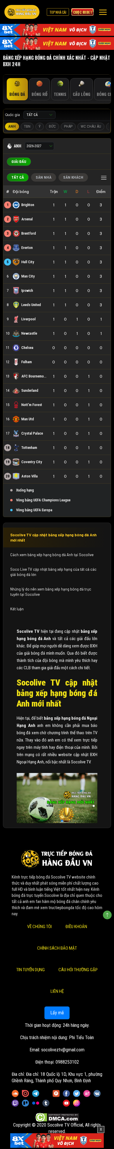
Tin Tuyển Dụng (30, 969)
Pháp (68, 126)
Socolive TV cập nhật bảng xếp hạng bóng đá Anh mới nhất (53, 537)
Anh (12, 126)
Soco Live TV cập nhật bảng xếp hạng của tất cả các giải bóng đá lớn (53, 572)
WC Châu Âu (91, 126)
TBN (27, 126)
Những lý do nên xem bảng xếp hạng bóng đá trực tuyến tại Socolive (50, 592)
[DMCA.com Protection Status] (57, 1117)
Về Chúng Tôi (39, 926)
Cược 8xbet (82, 12)
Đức (52, 126)
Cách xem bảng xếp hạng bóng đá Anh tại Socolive (52, 554)
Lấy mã (57, 1013)
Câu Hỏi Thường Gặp (78, 969)
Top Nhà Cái (57, 12)
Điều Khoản (76, 926)
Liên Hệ (57, 991)
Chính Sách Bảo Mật (57, 948)
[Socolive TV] (21, 12)
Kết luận (17, 609)
